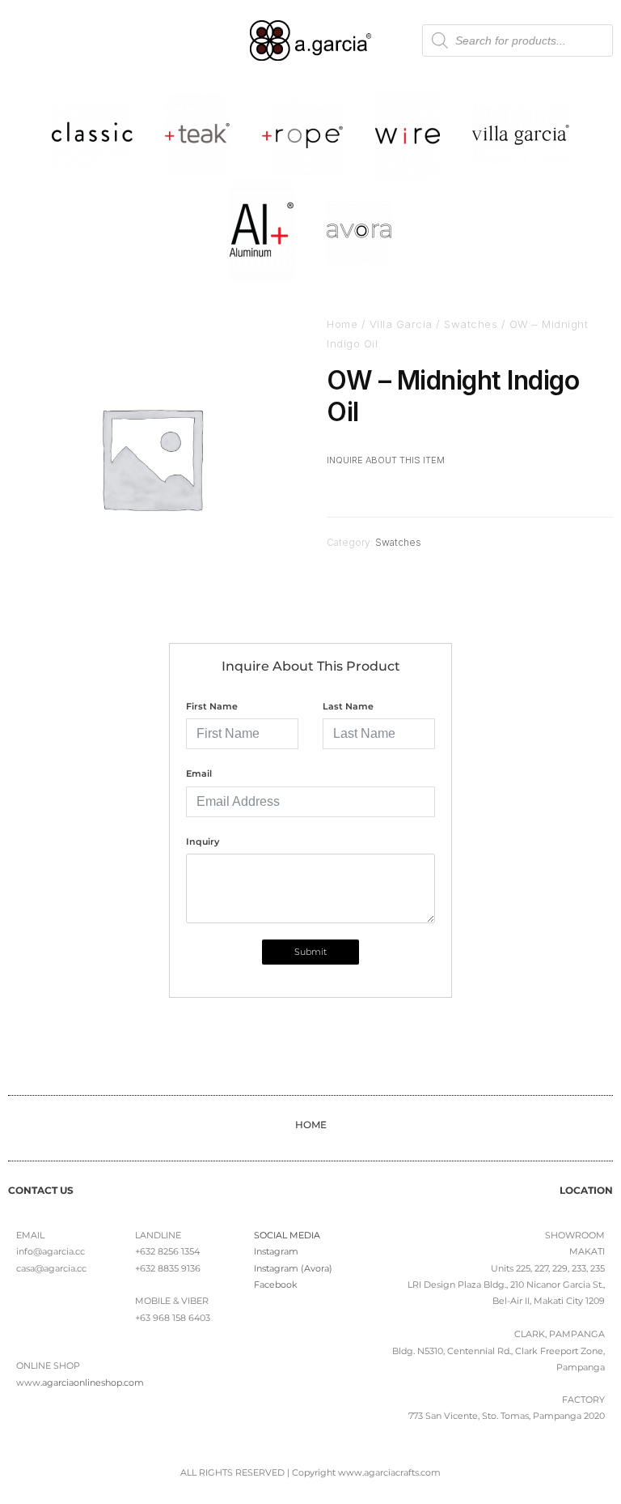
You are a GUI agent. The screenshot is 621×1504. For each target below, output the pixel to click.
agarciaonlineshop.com (93, 1382)
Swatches (470, 323)
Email (199, 773)
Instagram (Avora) (293, 1268)
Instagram (276, 1251)
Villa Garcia (401, 323)
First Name (212, 706)
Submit (310, 951)
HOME (311, 1124)
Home (342, 323)
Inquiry (202, 841)
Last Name (348, 706)
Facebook (276, 1284)
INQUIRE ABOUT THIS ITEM (386, 460)
